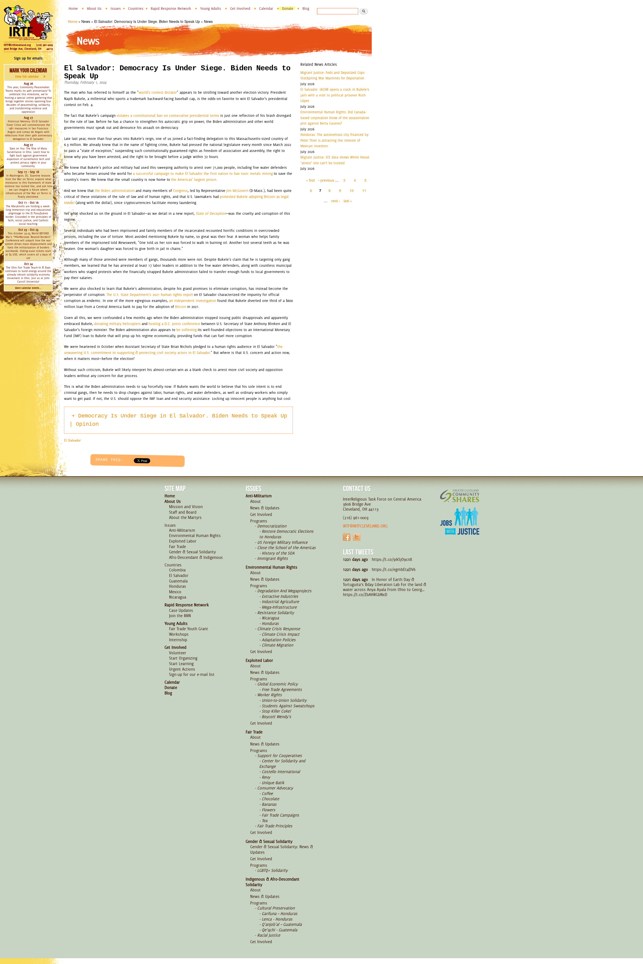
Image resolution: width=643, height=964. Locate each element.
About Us (94, 8)
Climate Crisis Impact (280, 634)
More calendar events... (28, 288)
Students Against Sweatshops (288, 705)
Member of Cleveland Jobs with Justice (459, 527)
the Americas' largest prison (193, 179)
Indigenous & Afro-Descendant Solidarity (272, 882)
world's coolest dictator (158, 92)
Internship (178, 639)
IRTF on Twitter (356, 537)
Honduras (177, 586)
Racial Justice (268, 935)
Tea (264, 820)
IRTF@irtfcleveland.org (17, 45)
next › (335, 200)
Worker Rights (269, 694)
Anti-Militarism (182, 530)
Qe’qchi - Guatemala (279, 929)
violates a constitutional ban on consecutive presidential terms (168, 115)
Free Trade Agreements (282, 689)
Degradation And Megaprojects (284, 590)
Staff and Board (182, 512)
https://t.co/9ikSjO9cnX (392, 559)
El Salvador (72, 440)
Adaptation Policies (279, 639)
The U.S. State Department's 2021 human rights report (149, 294)
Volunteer (177, 652)
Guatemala (178, 580)
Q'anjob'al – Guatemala (282, 924)
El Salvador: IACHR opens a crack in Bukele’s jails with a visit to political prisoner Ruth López (334, 95)
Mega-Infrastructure (279, 607)
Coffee (267, 793)
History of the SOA (278, 553)
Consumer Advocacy (275, 787)
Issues (116, 8)
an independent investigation (192, 300)
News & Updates (265, 507)
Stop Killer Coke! (276, 711)
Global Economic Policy (277, 683)
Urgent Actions (182, 669)
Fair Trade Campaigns (280, 815)
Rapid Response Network (171, 8)
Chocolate (270, 798)
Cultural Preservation (276, 908)
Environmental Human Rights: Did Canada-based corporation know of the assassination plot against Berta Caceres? (334, 117)
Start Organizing (183, 658)
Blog (305, 8)
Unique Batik (273, 782)
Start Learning (181, 663)
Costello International (281, 771)
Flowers (268, 809)
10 (352, 190)
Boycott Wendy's (276, 716)
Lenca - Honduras (277, 919)
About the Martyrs (185, 517)
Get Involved (240, 8)
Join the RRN (180, 615)
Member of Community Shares (459, 495)
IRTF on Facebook (346, 537)
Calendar (266, 8)
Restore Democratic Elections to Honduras (286, 534)
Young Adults (210, 8)
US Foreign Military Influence (282, 542)
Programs (258, 520)
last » (348, 200)
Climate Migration (277, 645)
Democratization (271, 525)
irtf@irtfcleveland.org (365, 525)
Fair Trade (177, 546)
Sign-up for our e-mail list (192, 674)
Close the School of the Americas (286, 547)
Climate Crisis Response (278, 628)
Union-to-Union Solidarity (284, 700)
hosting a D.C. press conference (174, 324)
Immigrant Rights (272, 558)
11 (364, 190)
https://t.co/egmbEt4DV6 (393, 569)
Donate (287, 8)
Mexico (175, 591)
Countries (135, 8)
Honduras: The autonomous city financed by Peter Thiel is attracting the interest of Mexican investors (334, 140)
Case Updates (181, 610)
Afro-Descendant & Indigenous (196, 557)
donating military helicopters (117, 324)
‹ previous (326, 180)
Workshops (179, 634)
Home (73, 8)
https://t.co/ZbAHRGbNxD (365, 594)
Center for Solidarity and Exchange (282, 763)
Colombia (177, 569)
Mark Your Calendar (28, 72)
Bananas (269, 804)
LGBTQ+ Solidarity (272, 870)
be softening (186, 330)
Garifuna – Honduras (279, 913)
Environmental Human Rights (195, 535)
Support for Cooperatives (279, 755)
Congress (180, 190)
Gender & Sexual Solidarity (192, 551)
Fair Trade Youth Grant (188, 628)
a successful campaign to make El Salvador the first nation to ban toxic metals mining (203, 173)
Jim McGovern (237, 190)
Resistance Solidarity (275, 612)
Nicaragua (177, 597)
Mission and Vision (186, 506)
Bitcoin (180, 306)
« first (310, 180)
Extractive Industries (280, 596)
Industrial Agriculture (280, 601)
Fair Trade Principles (274, 825)
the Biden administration (115, 190)
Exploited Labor (182, 541)
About (255, 501)
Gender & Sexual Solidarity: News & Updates (281, 849)
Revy (266, 777)
